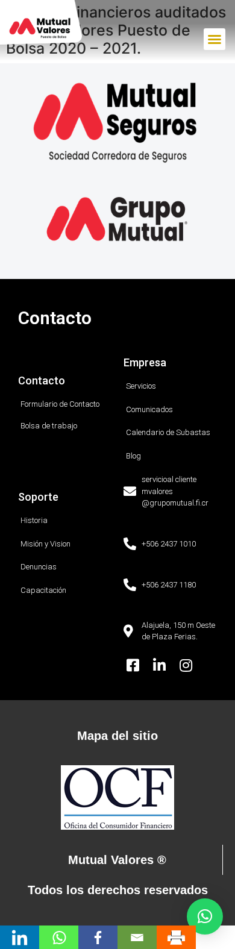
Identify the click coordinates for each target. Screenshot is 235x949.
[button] (214, 39)
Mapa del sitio (117, 735)
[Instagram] (185, 665)
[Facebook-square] (133, 665)
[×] (205, 916)
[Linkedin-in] (159, 665)
